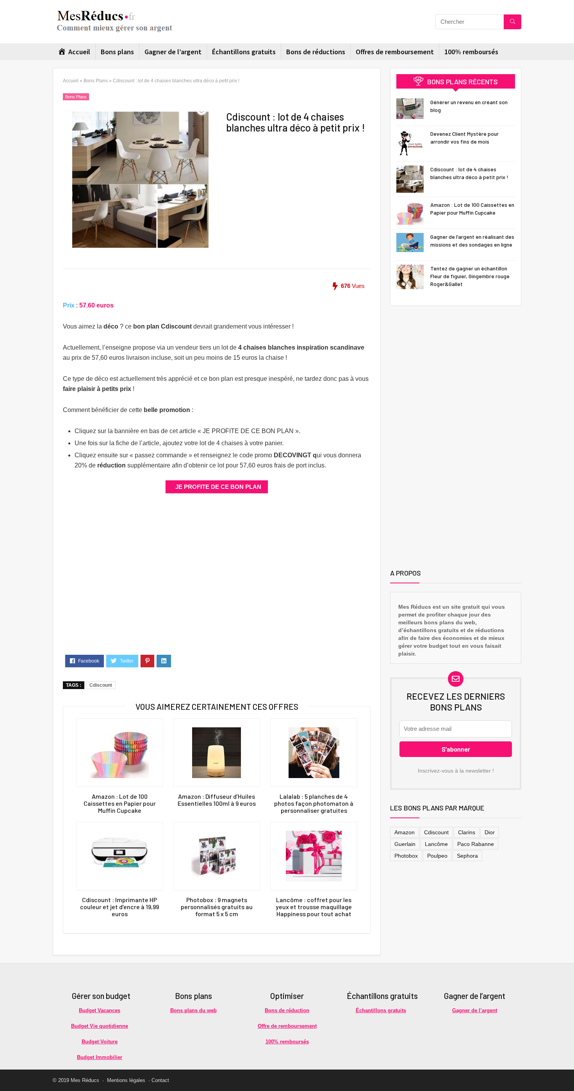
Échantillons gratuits (244, 51)
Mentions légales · (128, 1080)
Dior (490, 832)
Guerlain (404, 844)
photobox (406, 856)
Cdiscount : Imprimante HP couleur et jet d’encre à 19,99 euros (119, 906)
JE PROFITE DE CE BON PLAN (218, 486)
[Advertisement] (288, 186)
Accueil (70, 81)
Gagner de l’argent (172, 51)
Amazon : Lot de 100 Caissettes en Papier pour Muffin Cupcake (120, 803)
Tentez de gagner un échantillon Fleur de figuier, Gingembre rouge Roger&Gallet (470, 276)
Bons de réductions (315, 51)
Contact (160, 1080)
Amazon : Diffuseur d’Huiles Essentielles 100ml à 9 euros (217, 800)
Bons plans (117, 51)
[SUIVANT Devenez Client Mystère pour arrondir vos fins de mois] (566, 1071)
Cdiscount (100, 685)
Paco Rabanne (475, 844)
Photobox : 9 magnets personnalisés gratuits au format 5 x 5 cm (217, 906)
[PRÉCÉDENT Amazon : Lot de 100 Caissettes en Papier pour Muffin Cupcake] (8, 1071)
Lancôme (436, 844)
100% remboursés (471, 51)
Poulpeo (437, 856)
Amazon (404, 832)
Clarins (466, 832)
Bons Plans (96, 81)
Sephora (467, 856)
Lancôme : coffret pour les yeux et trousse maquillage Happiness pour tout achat (314, 906)
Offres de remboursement (395, 51)
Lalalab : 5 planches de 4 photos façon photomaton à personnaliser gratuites (313, 803)
